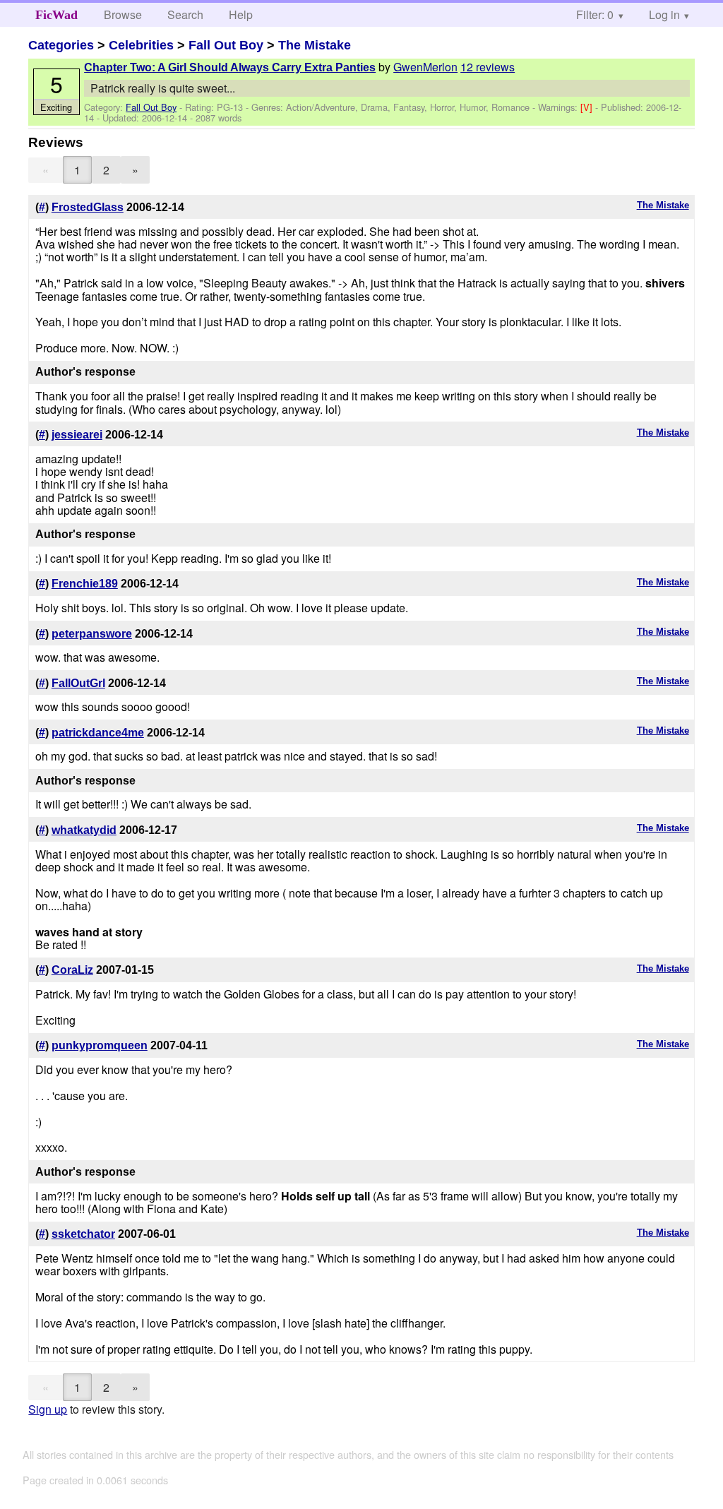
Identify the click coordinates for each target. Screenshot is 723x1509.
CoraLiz (72, 970)
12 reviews (487, 67)
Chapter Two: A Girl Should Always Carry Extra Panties (230, 67)
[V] (587, 107)
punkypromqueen (100, 1045)
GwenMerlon (425, 67)
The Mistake (314, 45)
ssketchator (83, 1234)
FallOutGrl (78, 683)
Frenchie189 (85, 584)
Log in (664, 14)
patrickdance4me (98, 733)
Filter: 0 (595, 14)
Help (241, 14)
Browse (123, 14)
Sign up (47, 1409)
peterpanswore (92, 634)
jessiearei (77, 435)
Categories (61, 45)
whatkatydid (84, 830)
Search (185, 14)
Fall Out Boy (226, 45)
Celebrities (141, 45)
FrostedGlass (88, 207)
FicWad (56, 15)
